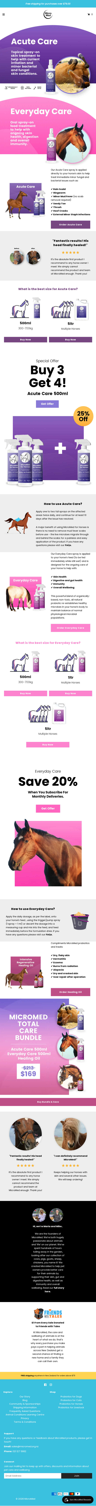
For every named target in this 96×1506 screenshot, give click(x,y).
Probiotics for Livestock (71, 1407)
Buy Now (25, 339)
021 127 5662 (19, 1451)
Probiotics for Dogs (71, 1396)
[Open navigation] (3, 14)
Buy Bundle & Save (48, 1101)
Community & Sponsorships (24, 1403)
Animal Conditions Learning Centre (25, 1414)
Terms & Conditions (25, 1421)
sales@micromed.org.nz (25, 1446)
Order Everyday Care (70, 627)
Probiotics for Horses (71, 1403)
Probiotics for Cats (71, 1400)
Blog (24, 1400)
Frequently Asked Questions (25, 1411)
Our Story (25, 1396)
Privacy (25, 1418)
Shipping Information (25, 1407)
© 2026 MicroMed (25, 1498)
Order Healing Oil (70, 992)
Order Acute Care (70, 224)
